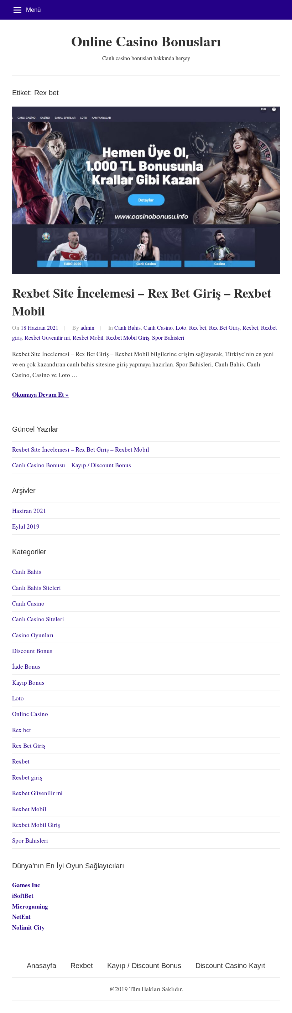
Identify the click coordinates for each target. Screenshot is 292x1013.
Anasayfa (41, 966)
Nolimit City (28, 927)
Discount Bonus (32, 651)
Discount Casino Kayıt (230, 966)
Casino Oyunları (32, 635)
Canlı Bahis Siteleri (36, 587)
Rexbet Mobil (88, 337)
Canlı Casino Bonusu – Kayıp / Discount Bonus (71, 465)
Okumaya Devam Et (38, 394)
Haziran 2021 (29, 510)
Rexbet (250, 327)
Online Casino (30, 714)
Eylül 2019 (26, 526)
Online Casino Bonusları (146, 40)
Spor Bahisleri (168, 337)
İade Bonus (26, 666)
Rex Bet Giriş (224, 327)
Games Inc (26, 884)
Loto (181, 327)
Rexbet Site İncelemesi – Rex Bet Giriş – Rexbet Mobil (141, 301)
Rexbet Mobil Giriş (127, 337)
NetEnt (21, 916)
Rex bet (197, 327)
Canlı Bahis (127, 327)
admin (87, 327)
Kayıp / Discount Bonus (144, 966)
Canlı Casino (158, 327)
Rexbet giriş (27, 777)
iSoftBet (22, 895)
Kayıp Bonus (28, 682)
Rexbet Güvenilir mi (47, 337)
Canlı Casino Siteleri (38, 619)
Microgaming (30, 906)
